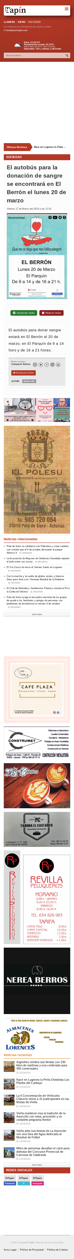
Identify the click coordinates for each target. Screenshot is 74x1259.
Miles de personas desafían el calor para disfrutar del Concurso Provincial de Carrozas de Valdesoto (43, 1151)
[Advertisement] (37, 103)
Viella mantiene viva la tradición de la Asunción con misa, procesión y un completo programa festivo (41, 1116)
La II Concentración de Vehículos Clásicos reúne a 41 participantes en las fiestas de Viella (42, 1099)
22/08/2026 (23, 1073)
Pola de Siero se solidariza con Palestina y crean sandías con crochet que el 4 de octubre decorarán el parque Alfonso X (38, 549)
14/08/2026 (23, 1141)
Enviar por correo (23, 373)
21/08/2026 (23, 1087)
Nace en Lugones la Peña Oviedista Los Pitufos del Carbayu (51, 147)
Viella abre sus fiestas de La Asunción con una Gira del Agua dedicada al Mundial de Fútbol (41, 1134)
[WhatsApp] (35, 365)
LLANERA (9, 22)
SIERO (21, 22)
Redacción (29, 381)
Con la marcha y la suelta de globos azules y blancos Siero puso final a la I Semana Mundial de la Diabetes (35, 579)
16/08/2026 (23, 1106)
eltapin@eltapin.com (16, 30)
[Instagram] (52, 365)
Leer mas (37, 614)
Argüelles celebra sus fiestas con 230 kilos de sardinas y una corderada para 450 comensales (41, 1065)
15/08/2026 (23, 1124)
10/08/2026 (23, 1159)
